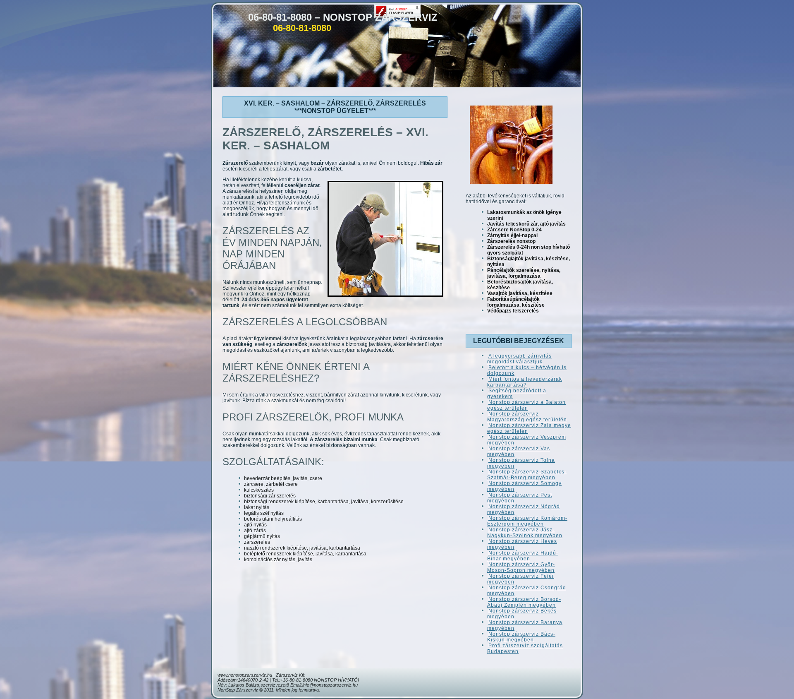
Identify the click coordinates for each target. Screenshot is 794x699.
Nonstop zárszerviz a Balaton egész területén (526, 405)
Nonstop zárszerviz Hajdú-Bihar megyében (522, 556)
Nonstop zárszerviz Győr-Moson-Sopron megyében (521, 567)
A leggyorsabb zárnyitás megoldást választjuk (519, 359)
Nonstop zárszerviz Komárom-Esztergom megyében (527, 521)
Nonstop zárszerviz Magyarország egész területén (527, 417)
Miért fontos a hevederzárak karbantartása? (524, 382)
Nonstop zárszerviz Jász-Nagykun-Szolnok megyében (524, 532)
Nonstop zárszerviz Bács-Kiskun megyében (521, 637)
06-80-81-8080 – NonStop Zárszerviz (343, 17)
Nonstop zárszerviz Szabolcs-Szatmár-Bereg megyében (527, 474)
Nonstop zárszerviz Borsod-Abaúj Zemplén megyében (524, 602)
